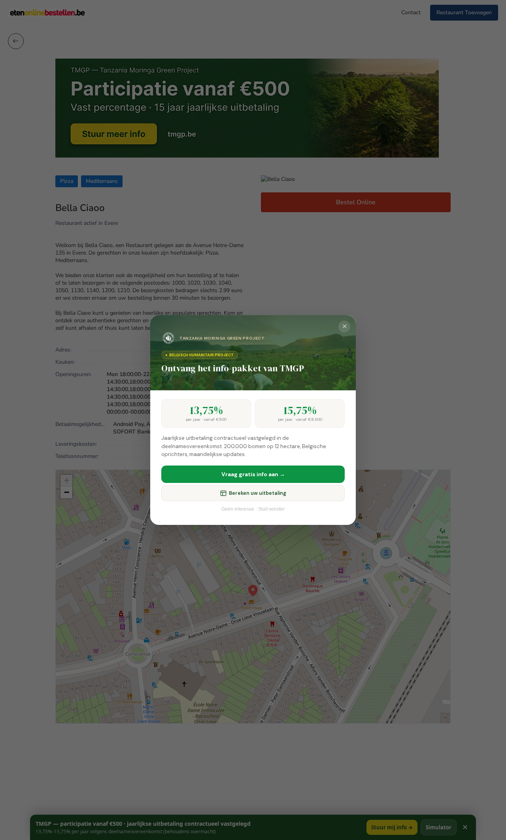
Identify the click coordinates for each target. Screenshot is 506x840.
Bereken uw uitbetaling (257, 493)
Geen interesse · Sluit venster (253, 509)
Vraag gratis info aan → (253, 474)
